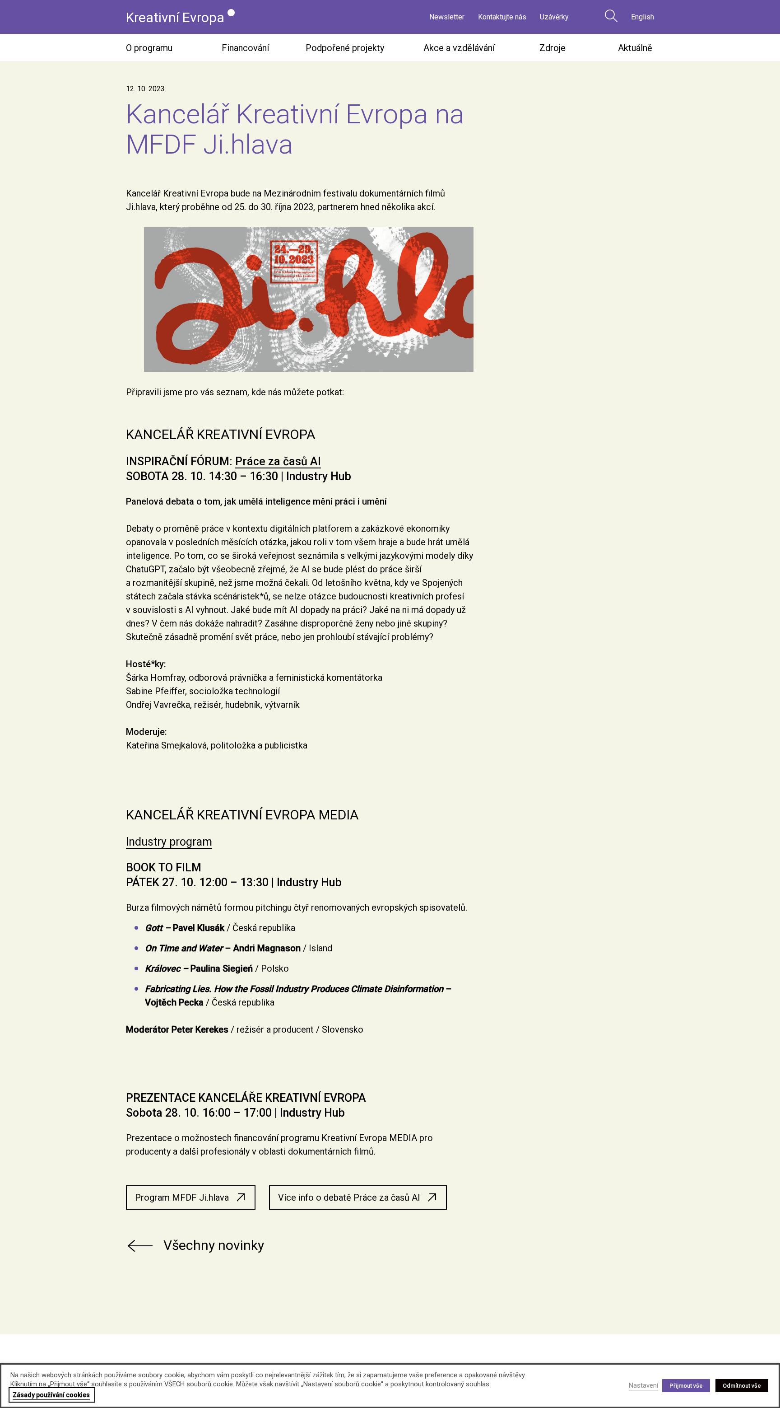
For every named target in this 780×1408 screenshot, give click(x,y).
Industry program (169, 841)
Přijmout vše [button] (686, 1385)
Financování (245, 47)
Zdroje (552, 47)
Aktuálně (635, 47)
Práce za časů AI (278, 461)
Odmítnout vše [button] (742, 1385)
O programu (149, 47)
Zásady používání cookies (51, 1395)
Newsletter (446, 17)
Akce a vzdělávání (459, 47)
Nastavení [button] (643, 1385)
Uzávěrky (554, 17)
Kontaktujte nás (502, 17)
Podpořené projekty (345, 47)
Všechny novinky (213, 1245)
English (642, 17)
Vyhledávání (611, 15)
